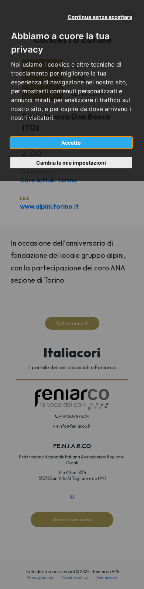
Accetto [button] (71, 142)
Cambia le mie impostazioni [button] (71, 162)
